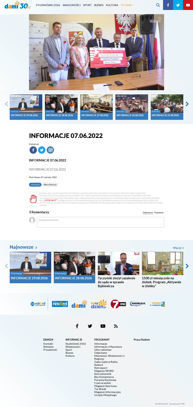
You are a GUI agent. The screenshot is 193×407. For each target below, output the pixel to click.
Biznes (98, 5)
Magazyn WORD (104, 370)
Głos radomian (102, 349)
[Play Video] (96, 52)
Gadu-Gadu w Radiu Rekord (106, 363)
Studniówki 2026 (48, 5)
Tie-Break (100, 388)
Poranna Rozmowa (105, 379)
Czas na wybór (102, 382)
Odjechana (100, 352)
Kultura (112, 5)
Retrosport (100, 367)
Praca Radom (142, 339)
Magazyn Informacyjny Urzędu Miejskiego (107, 393)
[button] (187, 104)
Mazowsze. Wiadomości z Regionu (109, 357)
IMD (183, 404)
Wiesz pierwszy (50, 184)
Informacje (35, 184)
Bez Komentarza (104, 376)
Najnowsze (22, 247)
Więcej (177, 247)
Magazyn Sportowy (105, 385)
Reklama (48, 346)
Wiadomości (72, 5)
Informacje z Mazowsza (108, 346)
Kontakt (48, 343)
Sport (87, 5)
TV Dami (126, 5)
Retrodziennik (102, 373)
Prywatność (50, 349)
